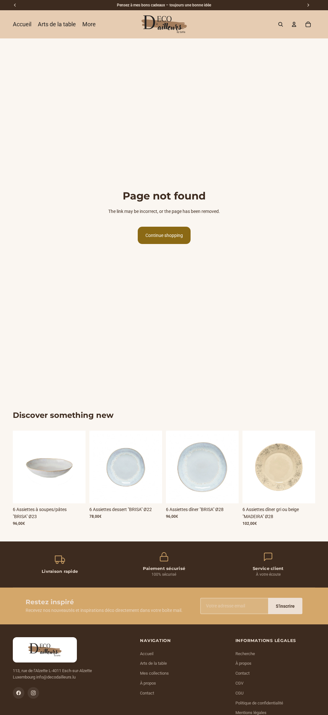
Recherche (245, 653)
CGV (239, 683)
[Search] (281, 24)
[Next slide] (78, 467)
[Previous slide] (20, 467)
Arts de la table (153, 663)
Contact (147, 693)
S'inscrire (285, 606)
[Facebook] (18, 693)
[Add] (75, 493)
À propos (148, 683)
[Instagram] (33, 693)
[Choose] (305, 493)
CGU (239, 693)
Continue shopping (164, 235)
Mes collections (154, 673)
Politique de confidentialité (259, 703)
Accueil (146, 653)
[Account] (294, 24)
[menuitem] (89, 24)
